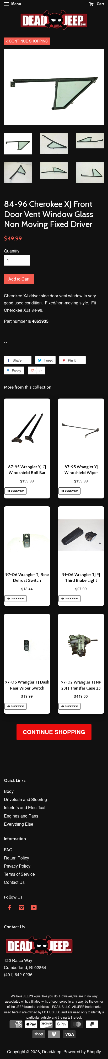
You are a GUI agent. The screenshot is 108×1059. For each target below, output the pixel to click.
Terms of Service (19, 874)
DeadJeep (51, 1052)
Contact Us (14, 882)
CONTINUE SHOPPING (54, 732)
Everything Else (18, 824)
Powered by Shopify (82, 1052)
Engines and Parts (21, 816)
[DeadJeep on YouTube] (34, 908)
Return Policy (16, 858)
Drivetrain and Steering (25, 799)
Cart (100, 3)
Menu (15, 3)
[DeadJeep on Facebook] (9, 908)
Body (9, 791)
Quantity (11, 251)
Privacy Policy (17, 866)
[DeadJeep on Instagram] (21, 908)
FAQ (8, 850)
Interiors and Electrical (24, 807)
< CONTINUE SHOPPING (27, 41)
